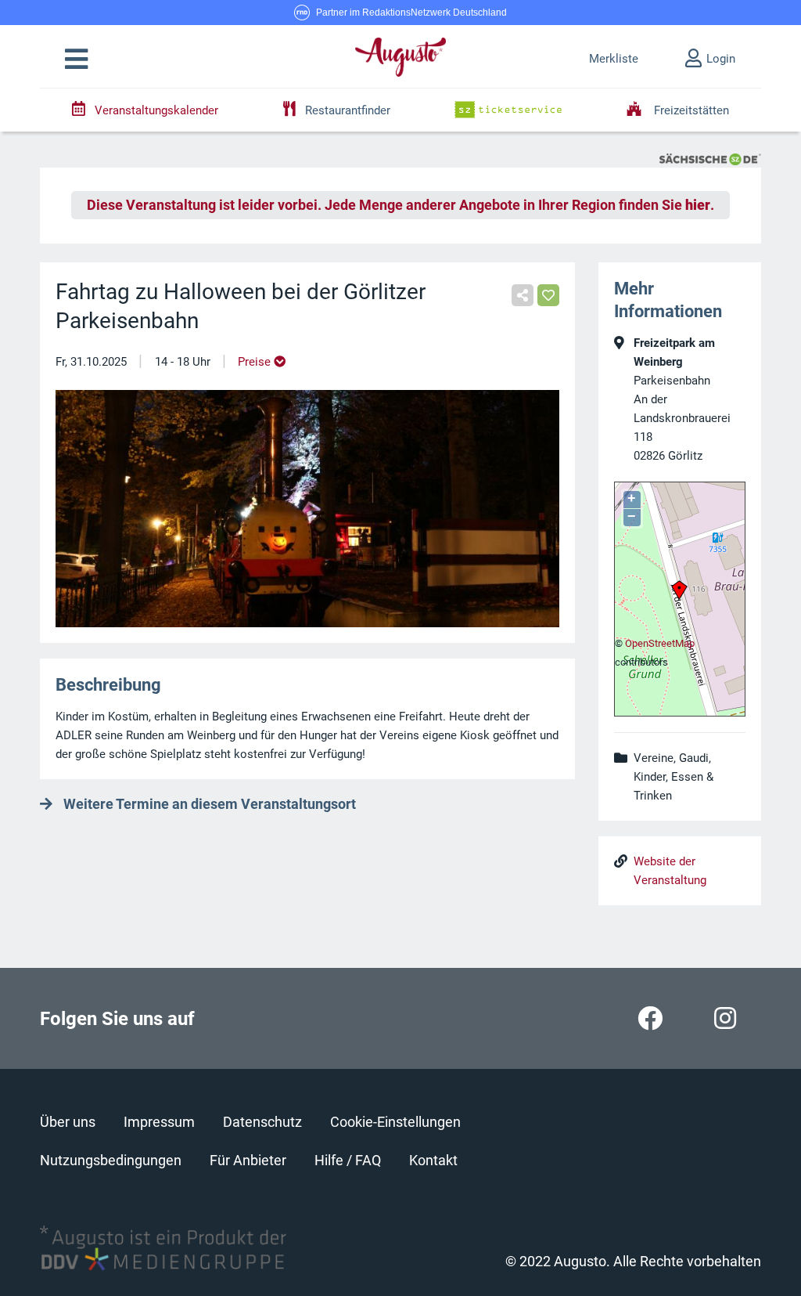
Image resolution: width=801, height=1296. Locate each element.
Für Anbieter (248, 1160)
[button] (76, 59)
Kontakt (433, 1160)
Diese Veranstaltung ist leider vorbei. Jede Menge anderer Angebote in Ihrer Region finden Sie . (400, 205)
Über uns (67, 1122)
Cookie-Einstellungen (395, 1122)
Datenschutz (262, 1122)
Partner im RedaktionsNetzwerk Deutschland (411, 12)
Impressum (159, 1122)
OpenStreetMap (660, 643)
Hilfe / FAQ (347, 1160)
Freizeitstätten (690, 110)
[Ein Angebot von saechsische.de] (710, 158)
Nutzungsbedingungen (110, 1160)
